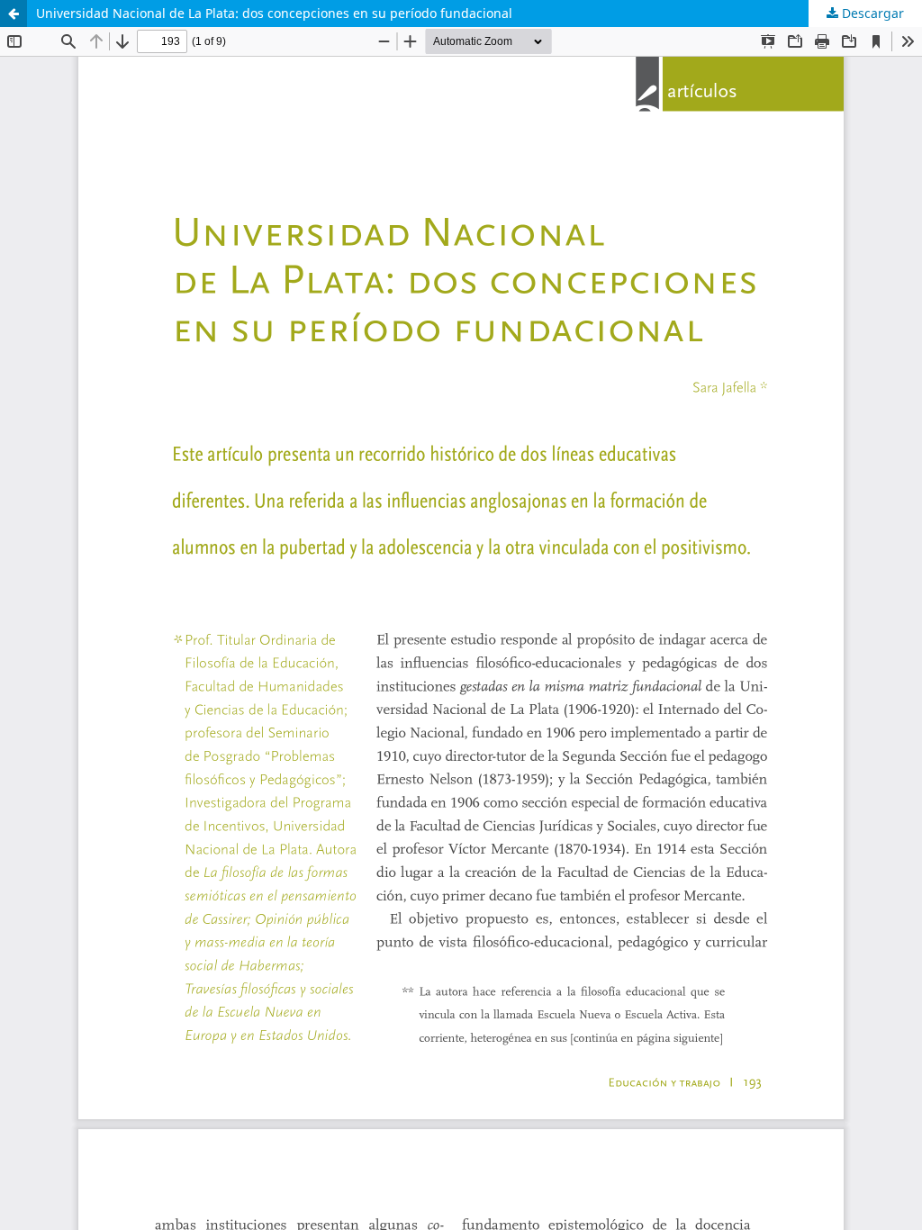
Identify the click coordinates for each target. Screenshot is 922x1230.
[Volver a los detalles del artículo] (13, 13)
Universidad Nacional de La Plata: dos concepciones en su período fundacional (274, 13)
